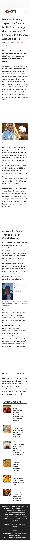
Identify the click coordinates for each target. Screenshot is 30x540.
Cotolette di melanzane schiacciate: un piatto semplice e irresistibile (17, 466)
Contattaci (15, 526)
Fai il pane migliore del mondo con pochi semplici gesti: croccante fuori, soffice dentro (18, 496)
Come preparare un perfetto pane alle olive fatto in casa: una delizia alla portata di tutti (18, 432)
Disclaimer (16, 537)
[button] (22, 11)
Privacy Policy (8, 537)
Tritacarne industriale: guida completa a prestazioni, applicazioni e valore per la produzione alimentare (18, 414)
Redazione (23, 537)
